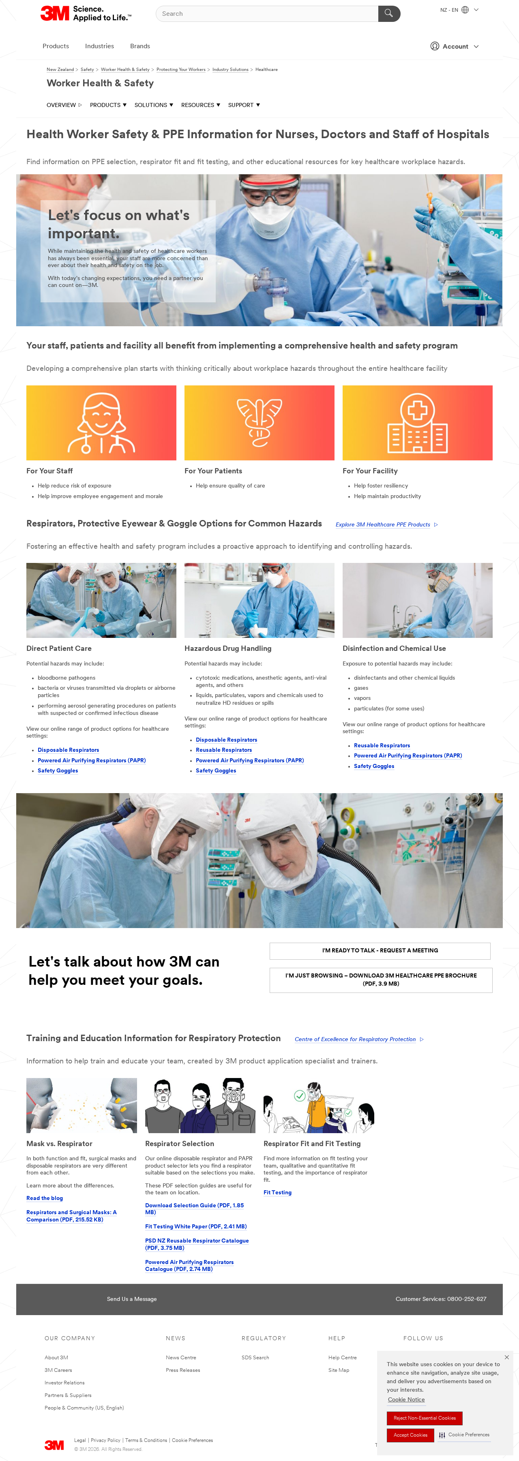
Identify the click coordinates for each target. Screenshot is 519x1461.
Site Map (339, 1370)
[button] (464, 1435)
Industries (99, 46)
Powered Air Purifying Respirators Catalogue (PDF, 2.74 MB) (189, 1266)
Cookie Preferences (192, 1440)
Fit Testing (278, 1193)
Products (56, 46)
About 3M (56, 1357)
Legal (80, 1440)
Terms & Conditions (146, 1440)
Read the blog (44, 1199)
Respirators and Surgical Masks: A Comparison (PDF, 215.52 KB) (71, 1216)
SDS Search (255, 1357)
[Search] (389, 14)
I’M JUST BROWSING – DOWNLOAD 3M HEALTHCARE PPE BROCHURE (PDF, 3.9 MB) (381, 980)
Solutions (151, 106)
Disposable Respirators (68, 750)
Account (455, 47)
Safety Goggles (58, 771)
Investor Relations (65, 1383)
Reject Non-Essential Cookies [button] (425, 1418)
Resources (197, 106)
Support (241, 106)
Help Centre (342, 1357)
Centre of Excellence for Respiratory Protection (355, 1040)
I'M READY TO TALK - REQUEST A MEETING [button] (380, 951)
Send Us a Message (132, 1299)
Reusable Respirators (224, 750)
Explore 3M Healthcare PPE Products (383, 525)
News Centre (181, 1357)
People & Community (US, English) (84, 1408)
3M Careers (58, 1370)
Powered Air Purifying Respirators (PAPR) (92, 761)
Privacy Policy (105, 1440)
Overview (61, 106)
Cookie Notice (406, 1400)
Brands (140, 46)
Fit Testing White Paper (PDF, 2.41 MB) (196, 1227)
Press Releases (183, 1370)
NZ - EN (449, 10)
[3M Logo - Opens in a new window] (87, 14)
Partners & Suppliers (68, 1395)
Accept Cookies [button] (410, 1435)
